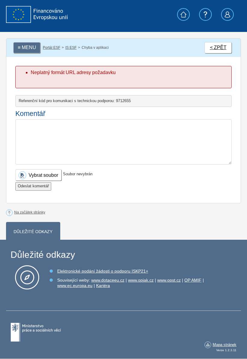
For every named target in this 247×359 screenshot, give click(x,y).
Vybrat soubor (43, 175)
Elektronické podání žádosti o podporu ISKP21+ (102, 271)
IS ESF (71, 47)
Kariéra (103, 285)
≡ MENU (27, 47)
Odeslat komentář (33, 186)
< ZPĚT (218, 47)
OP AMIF (193, 280)
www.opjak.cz (141, 280)
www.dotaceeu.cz (107, 280)
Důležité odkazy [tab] (33, 231)
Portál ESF (51, 47)
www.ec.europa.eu (74, 285)
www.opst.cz (169, 280)
